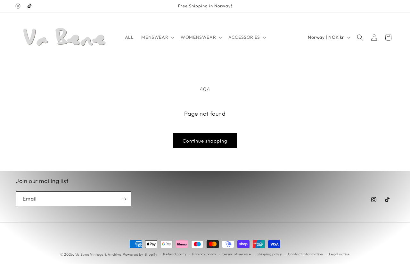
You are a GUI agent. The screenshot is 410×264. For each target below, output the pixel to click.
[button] (157, 37)
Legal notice (339, 254)
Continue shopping (205, 141)
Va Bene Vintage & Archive (98, 254)
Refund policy (174, 254)
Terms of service (236, 254)
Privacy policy (204, 254)
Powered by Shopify (140, 254)
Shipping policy (269, 254)
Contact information (305, 254)
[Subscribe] (124, 198)
